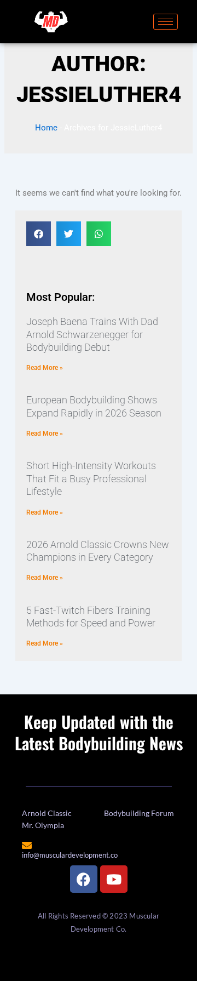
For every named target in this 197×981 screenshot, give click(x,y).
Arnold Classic (47, 813)
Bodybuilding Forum (139, 813)
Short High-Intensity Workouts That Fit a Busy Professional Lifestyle (91, 478)
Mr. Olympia (43, 825)
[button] (38, 233)
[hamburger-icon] (165, 22)
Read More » (44, 368)
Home (46, 128)
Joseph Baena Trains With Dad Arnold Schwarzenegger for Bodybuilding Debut (92, 334)
